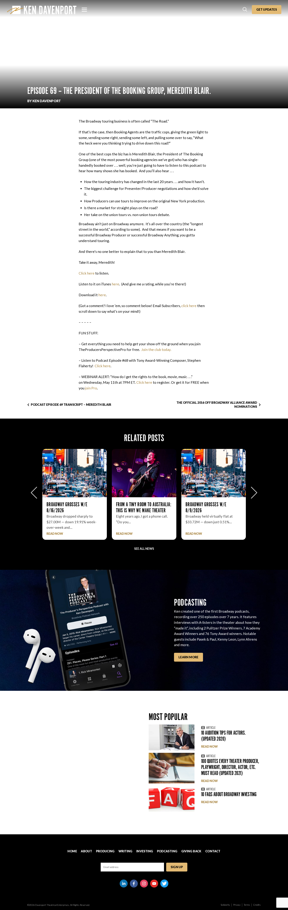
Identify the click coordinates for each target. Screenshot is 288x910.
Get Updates (266, 9)
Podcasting (167, 851)
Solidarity (225, 904)
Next (254, 493)
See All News (144, 548)
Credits (257, 904)
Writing (125, 851)
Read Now (76, 533)
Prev (34, 493)
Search (245, 9)
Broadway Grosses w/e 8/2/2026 (228, 507)
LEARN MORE (188, 657)
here (115, 284)
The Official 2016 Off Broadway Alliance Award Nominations (216, 404)
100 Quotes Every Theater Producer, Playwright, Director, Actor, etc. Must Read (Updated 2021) (230, 767)
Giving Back (191, 851)
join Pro (91, 388)
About (86, 851)
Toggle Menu (84, 10)
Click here (86, 273)
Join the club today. (156, 349)
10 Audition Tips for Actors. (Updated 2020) (223, 736)
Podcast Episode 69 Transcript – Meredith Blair (71, 404)
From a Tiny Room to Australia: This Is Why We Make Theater (96, 507)
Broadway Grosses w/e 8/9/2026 (158, 507)
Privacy (236, 904)
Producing (105, 851)
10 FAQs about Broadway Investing (228, 794)
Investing (144, 851)
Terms (247, 904)
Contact (212, 851)
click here (188, 306)
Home (72, 851)
